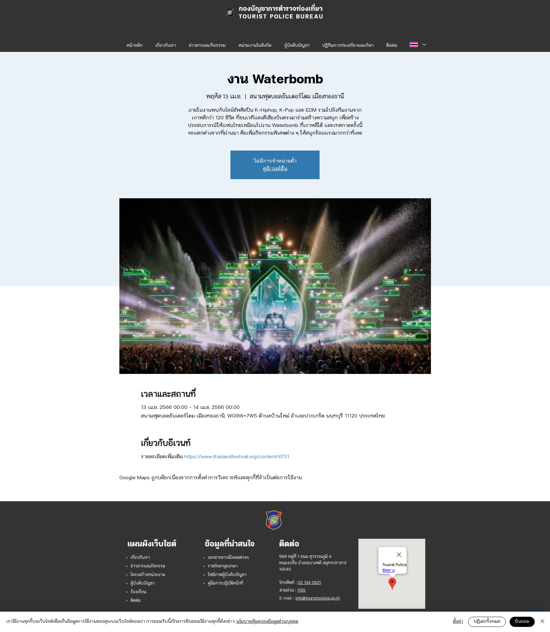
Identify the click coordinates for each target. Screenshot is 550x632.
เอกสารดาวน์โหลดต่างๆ (228, 557)
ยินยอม (522, 622)
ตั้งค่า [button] (458, 622)
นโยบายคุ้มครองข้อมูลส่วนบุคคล (267, 622)
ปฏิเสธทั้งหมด (487, 622)
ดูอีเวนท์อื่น (275, 168)
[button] (255, 43)
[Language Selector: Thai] (417, 44)
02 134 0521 (309, 583)
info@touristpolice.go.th (317, 598)
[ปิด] (542, 622)
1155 (301, 590)
